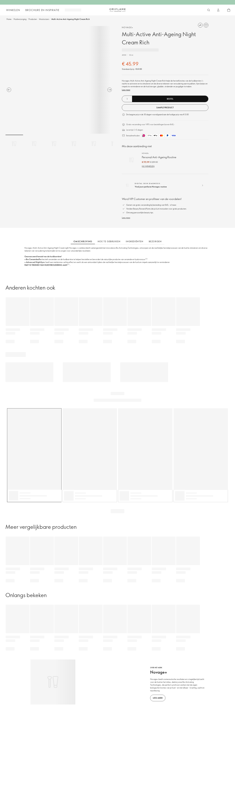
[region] (59, 80)
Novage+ (127, 27)
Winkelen (13, 10)
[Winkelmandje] (229, 10)
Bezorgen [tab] (155, 241)
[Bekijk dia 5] (94, 143)
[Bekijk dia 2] (34, 143)
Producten (33, 19)
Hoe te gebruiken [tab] (109, 241)
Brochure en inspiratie (42, 10)
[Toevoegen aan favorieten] (206, 25)
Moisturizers (44, 19)
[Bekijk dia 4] (74, 143)
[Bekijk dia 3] (54, 143)
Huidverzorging (20, 19)
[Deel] (200, 25)
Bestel (170, 99)
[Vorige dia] (9, 90)
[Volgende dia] (109, 90)
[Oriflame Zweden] (117, 9)
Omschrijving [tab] (82, 241)
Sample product (165, 107)
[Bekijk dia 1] (14, 143)
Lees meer (126, 90)
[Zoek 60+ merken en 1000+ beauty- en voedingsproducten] (209, 10)
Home (9, 19)
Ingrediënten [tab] (134, 241)
